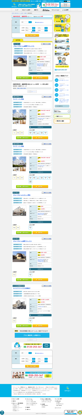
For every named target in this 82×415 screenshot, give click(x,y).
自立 (14, 132)
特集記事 (28, 407)
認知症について (15, 409)
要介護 (22, 132)
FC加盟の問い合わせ (60, 403)
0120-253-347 (62, 70)
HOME (13, 13)
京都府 (25, 13)
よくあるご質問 (59, 398)
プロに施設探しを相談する (32, 335)
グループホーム (16, 192)
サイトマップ (58, 407)
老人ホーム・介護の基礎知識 (18, 403)
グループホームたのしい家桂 (21, 195)
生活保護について (16, 410)
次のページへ (33, 91)
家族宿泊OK (42, 133)
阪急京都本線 (39, 63)
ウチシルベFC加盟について (31, 404)
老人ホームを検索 (16, 398)
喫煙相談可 (34, 133)
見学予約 (40, 77)
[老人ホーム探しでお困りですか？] (73, 414)
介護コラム (28, 409)
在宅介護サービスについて (17, 407)
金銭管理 (45, 178)
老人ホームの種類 (16, 404)
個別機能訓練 (30, 181)
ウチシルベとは (29, 398)
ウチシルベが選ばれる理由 (31, 401)
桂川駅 (42, 65)
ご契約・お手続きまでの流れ (47, 400)
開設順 (24, 88)
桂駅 (43, 63)
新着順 (18, 88)
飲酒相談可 (30, 133)
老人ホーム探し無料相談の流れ (32, 403)
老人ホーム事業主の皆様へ (46, 398)
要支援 (18, 132)
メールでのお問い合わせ (62, 66)
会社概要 (43, 404)
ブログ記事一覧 (59, 106)
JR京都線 (38, 65)
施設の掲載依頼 (59, 405)
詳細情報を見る (39, 73)
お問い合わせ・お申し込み (46, 401)
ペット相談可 (38, 133)
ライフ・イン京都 (18, 99)
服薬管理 (45, 133)
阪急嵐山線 (39, 64)
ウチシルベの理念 (30, 400)
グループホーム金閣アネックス (23, 46)
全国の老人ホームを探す (19, 13)
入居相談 (58, 402)
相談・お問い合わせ (24, 77)
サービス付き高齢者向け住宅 (18, 285)
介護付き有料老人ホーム (18, 96)
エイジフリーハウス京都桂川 (21, 288)
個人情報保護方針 (45, 405)
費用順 (21, 88)
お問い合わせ (65, 3)
